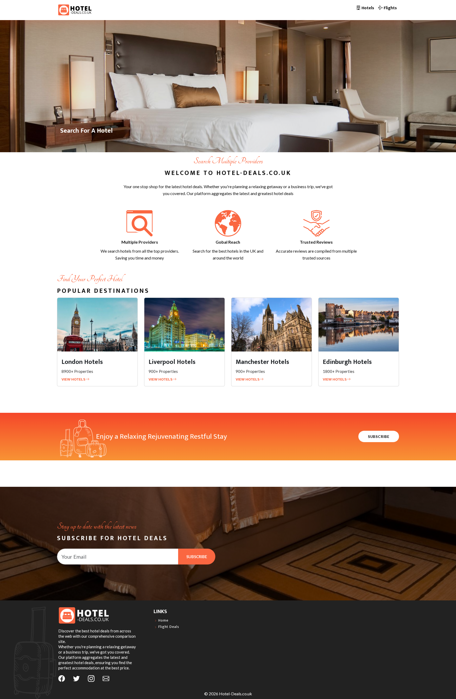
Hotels (367, 8)
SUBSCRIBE (379, 436)
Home (163, 620)
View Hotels (73, 379)
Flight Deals (168, 627)
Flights (390, 8)
